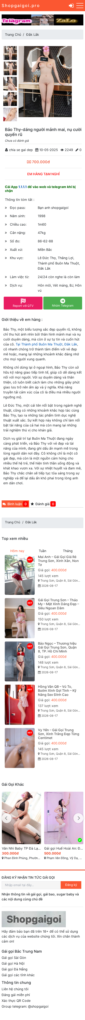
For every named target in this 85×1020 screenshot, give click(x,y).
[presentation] (7, 818)
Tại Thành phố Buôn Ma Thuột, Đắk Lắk (46, 344)
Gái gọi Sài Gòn (14, 958)
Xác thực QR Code (16, 1001)
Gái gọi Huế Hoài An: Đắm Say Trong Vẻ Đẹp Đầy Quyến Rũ (64, 848)
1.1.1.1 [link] (22, 187)
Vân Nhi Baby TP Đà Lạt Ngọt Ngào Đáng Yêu (21, 848)
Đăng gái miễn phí (16, 995)
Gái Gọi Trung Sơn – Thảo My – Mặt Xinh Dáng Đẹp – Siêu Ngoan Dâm (58, 604)
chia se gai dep (20, 150)
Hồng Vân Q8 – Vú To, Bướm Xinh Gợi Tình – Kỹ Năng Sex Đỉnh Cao (57, 690)
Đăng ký (71, 885)
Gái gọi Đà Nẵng (14, 969)
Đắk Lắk (32, 34)
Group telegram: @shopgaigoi (25, 1006)
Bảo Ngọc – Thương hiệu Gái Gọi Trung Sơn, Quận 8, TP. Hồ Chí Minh (57, 647)
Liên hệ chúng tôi (15, 989)
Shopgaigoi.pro (21, 5)
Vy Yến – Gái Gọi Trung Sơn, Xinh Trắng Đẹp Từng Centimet (58, 734)
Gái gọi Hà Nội (13, 963)
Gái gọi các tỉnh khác (18, 975)
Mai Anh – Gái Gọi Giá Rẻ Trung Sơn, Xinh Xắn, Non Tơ (58, 561)
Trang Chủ (13, 34)
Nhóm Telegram (62, 305)
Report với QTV (23, 305)
